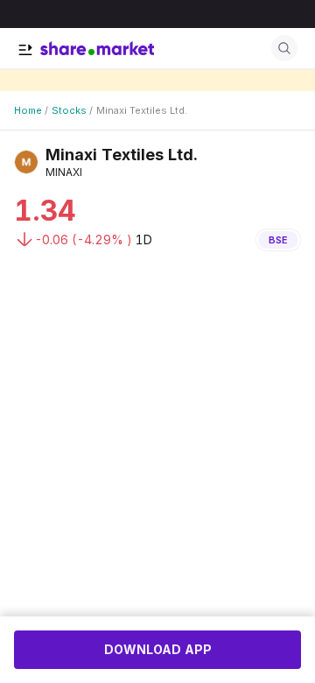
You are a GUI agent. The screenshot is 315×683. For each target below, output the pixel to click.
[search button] (284, 48)
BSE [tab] (278, 240)
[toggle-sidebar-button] (25, 50)
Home (28, 110)
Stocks (69, 110)
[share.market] (97, 48)
